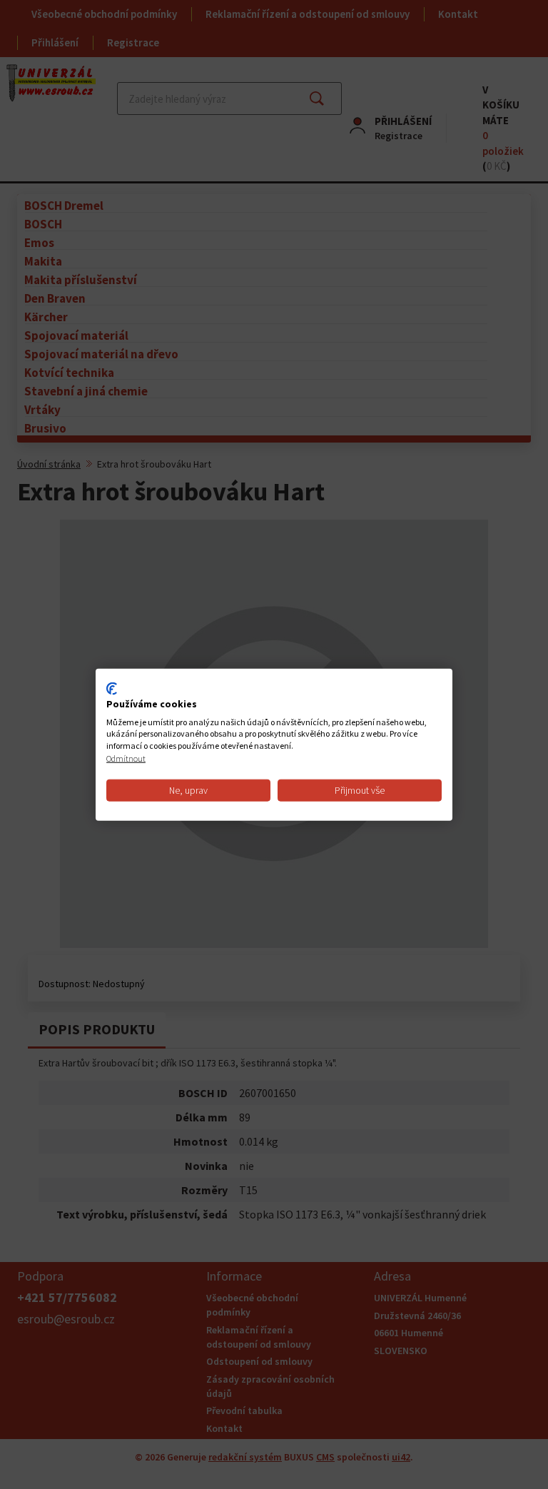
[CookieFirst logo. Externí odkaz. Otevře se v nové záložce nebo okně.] (111, 688)
